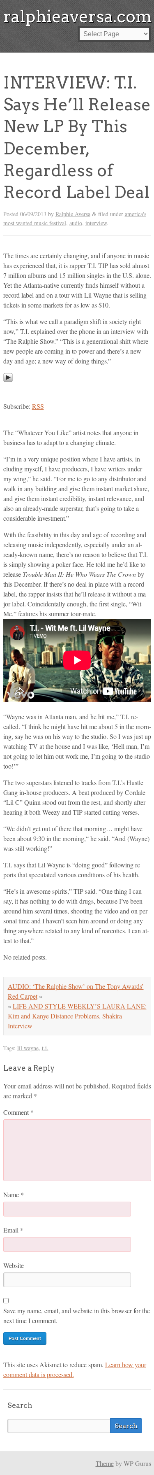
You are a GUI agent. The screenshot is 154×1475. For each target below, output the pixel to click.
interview (96, 223)
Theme (105, 1463)
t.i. (45, 1048)
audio (75, 223)
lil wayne (28, 1048)
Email (13, 1230)
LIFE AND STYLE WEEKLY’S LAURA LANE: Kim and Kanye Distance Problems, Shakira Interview (77, 1016)
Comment (18, 1112)
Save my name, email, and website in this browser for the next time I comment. (76, 1315)
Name (13, 1194)
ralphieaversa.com (77, 16)
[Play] (8, 389)
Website (13, 1265)
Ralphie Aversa (72, 214)
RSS (38, 406)
